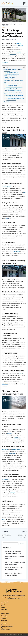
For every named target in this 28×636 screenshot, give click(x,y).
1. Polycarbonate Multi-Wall (12, 72)
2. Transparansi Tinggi (11, 85)
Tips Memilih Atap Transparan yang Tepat (13, 92)
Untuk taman (17, 438)
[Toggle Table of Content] (23, 67)
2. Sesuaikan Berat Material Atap (14, 97)
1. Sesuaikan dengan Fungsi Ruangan (14, 95)
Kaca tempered (6, 186)
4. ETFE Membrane (10, 77)
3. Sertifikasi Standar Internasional (14, 87)
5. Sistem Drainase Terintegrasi (13, 90)
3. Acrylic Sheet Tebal (11, 75)
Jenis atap (5, 449)
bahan (21, 153)
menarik (20, 45)
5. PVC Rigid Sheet (10, 79)
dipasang (9, 433)
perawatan (17, 251)
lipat (24, 192)
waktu (8, 218)
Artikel (4, 27)
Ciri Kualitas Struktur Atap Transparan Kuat (13, 81)
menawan (5, 62)
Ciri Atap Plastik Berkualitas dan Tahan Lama (22, 534)
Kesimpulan (7, 101)
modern (19, 52)
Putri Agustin (6, 39)
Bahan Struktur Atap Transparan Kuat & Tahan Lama (14, 70)
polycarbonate (16, 449)
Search (22, 543)
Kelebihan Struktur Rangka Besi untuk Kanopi (6, 534)
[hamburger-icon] (24, 3)
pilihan (4, 519)
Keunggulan (5, 479)
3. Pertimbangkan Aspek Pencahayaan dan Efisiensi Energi (15, 99)
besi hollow (12, 453)
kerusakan (5, 384)
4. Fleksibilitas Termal (11, 88)
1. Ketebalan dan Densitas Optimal (14, 84)
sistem (21, 373)
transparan (13, 54)
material (18, 43)
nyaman (13, 492)
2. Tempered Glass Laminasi (12, 74)
